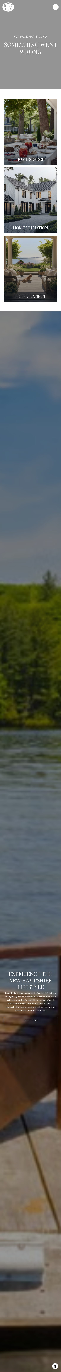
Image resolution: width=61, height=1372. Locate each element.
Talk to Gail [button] (31, 1020)
